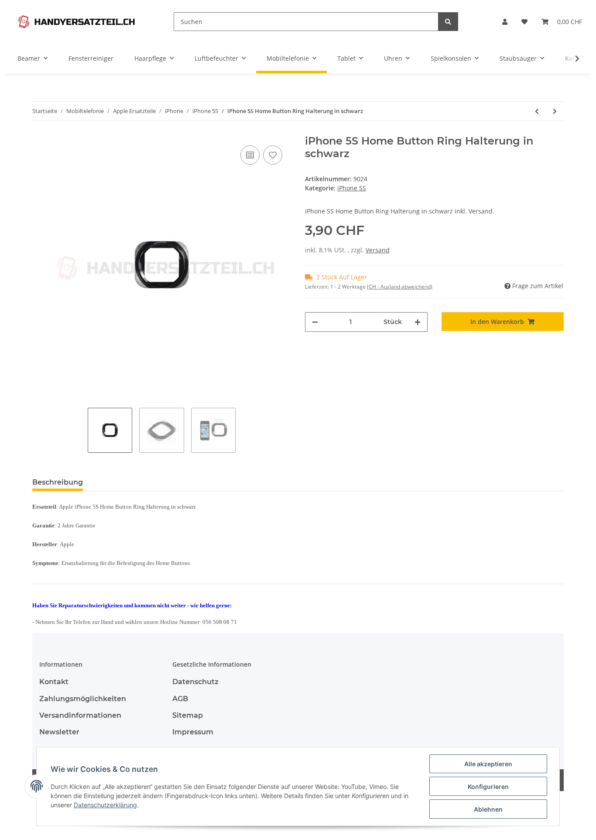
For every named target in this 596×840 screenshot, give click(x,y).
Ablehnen (488, 809)
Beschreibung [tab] (57, 482)
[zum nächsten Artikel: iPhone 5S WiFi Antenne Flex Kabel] (555, 111)
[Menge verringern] (315, 322)
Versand (378, 250)
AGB (180, 699)
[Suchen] (448, 21)
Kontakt (54, 682)
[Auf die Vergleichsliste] (250, 155)
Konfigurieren (488, 786)
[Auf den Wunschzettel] (272, 155)
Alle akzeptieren (488, 764)
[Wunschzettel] (524, 22)
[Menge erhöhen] (417, 322)
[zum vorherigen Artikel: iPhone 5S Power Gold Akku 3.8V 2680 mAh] (537, 111)
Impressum (192, 732)
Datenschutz (195, 682)
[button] (504, 22)
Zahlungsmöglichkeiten (82, 699)
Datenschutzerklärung (105, 805)
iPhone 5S (351, 188)
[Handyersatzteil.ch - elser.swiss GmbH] (76, 21)
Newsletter (59, 732)
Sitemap (187, 715)
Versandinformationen (80, 715)
